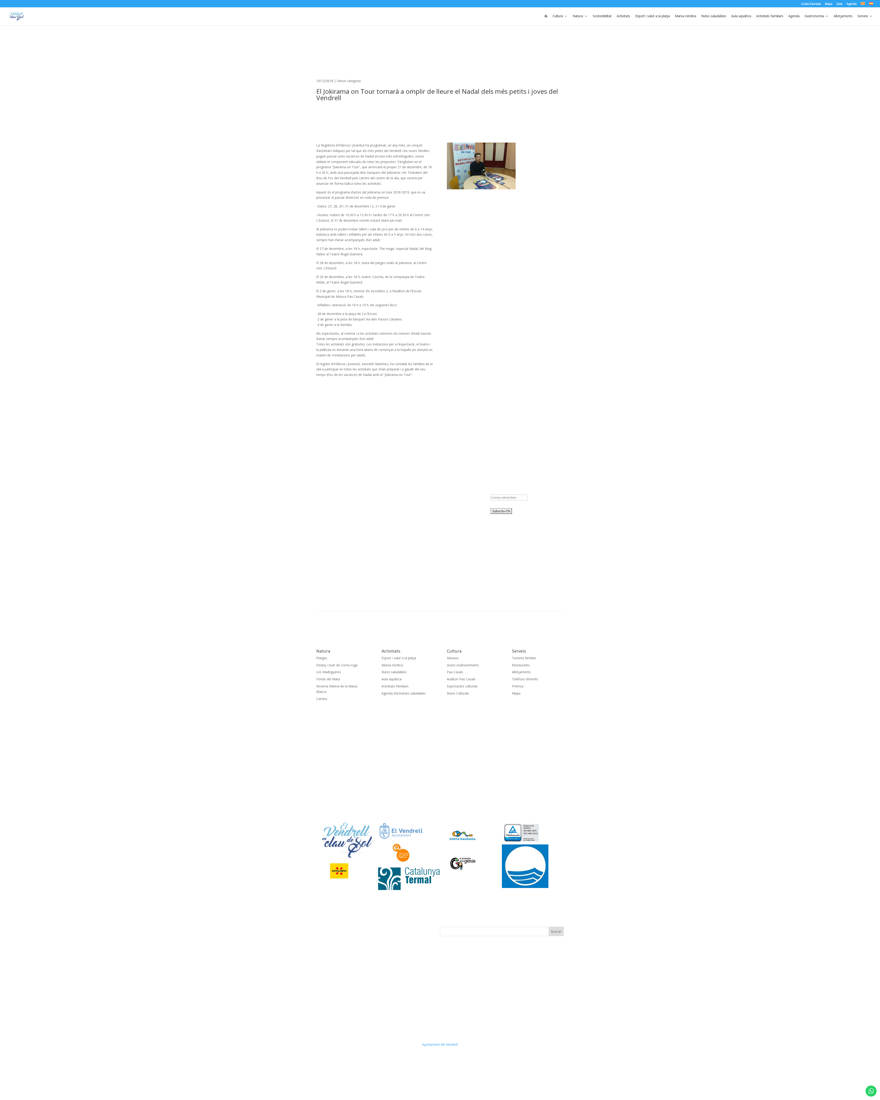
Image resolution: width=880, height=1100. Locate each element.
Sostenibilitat (602, 16)
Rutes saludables (713, 16)
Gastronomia (814, 16)
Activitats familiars (769, 16)
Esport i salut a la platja (652, 16)
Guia (839, 4)
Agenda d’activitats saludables (404, 693)
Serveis (863, 16)
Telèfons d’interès (525, 679)
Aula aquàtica (741, 16)
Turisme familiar (524, 658)
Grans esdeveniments (463, 665)
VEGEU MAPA (326, 513)
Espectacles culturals (462, 686)
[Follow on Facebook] (320, 930)
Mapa (828, 4)
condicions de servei (516, 505)
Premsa (517, 686)
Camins (321, 699)
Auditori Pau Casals (461, 679)
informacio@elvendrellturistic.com (341, 508)
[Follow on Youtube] (347, 930)
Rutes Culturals (458, 693)
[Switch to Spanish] (871, 4)
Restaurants (521, 665)
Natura (578, 16)
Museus (453, 658)
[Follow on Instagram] (338, 930)
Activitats (623, 16)
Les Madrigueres (328, 672)
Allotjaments (843, 16)
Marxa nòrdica (685, 16)
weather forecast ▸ (341, 556)
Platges (321, 658)
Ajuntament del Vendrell (440, 1044)
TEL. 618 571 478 (329, 503)
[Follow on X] (329, 930)
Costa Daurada (811, 4)
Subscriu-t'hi (501, 511)
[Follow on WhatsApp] (356, 930)
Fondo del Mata (328, 679)
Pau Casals (455, 672)
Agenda (852, 4)
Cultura (558, 16)
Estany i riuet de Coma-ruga (337, 665)
